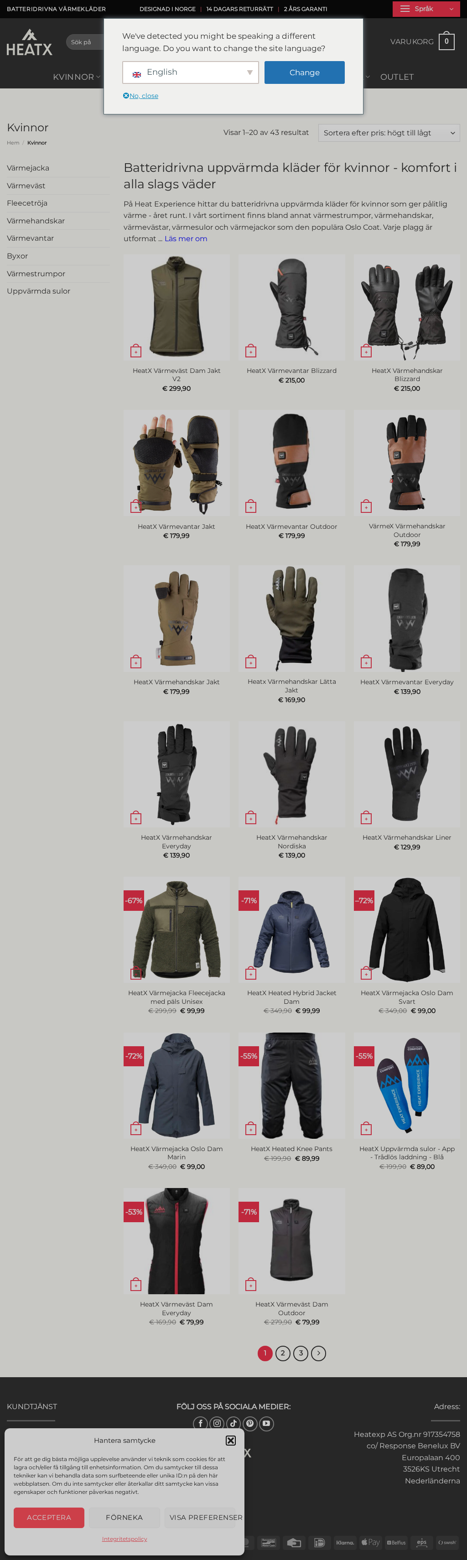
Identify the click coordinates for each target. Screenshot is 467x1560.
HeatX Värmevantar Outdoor (291, 526)
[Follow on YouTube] (266, 1423)
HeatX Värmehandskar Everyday (176, 841)
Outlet (397, 77)
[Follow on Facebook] (200, 1423)
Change (305, 72)
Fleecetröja (27, 203)
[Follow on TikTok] (233, 1423)
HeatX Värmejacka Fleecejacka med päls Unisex (176, 997)
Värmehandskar (36, 221)
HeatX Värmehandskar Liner (407, 837)
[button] (230, 1440)
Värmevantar (30, 238)
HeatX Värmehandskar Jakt (177, 682)
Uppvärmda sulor (38, 291)
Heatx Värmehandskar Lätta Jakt (292, 685)
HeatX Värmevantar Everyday (407, 682)
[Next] (319, 1353)
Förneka (124, 1517)
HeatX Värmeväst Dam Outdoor (291, 1308)
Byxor (17, 256)
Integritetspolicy (124, 1538)
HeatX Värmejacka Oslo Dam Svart (407, 997)
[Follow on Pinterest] (250, 1423)
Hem (13, 142)
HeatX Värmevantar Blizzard (292, 371)
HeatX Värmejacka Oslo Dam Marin (176, 1153)
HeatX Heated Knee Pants (291, 1149)
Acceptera (49, 1517)
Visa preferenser (202, 1517)
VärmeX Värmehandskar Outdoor (407, 530)
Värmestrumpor (36, 273)
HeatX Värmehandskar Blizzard (407, 375)
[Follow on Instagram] (216, 1423)
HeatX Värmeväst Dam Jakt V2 (177, 375)
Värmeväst (26, 185)
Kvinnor (73, 77)
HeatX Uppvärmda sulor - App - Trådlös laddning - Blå (407, 1153)
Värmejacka (28, 168)
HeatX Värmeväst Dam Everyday (176, 1308)
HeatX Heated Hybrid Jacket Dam (292, 997)
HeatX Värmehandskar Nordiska (291, 841)
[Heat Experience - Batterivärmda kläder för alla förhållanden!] (29, 42)
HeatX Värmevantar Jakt (176, 526)
